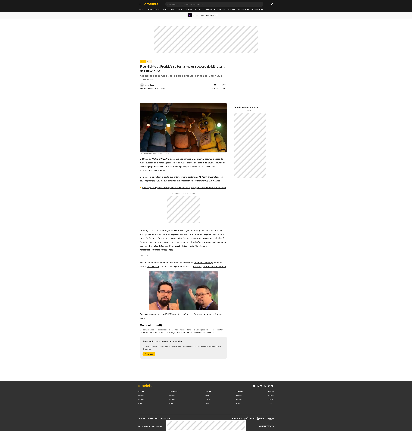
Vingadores (221, 9)
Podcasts (157, 9)
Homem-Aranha (209, 9)
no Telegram (153, 266)
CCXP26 (149, 9)
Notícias (141, 395)
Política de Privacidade (162, 418)
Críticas (141, 399)
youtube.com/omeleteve (214, 266)
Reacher (179, 9)
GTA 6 (172, 9)
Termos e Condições (145, 418)
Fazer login (149, 354)
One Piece (198, 9)
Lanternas (188, 9)
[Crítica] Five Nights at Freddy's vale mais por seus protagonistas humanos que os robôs (184, 187)
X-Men (165, 9)
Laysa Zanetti (150, 85)
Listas (140, 403)
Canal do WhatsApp (203, 262)
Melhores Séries (257, 9)
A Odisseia (231, 9)
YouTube (197, 266)
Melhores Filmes (243, 9)
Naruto (141, 9)
